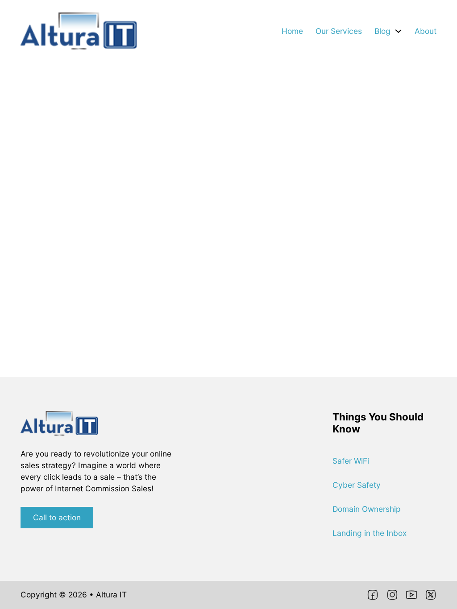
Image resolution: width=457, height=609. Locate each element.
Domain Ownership (366, 509)
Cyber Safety (356, 485)
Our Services (339, 31)
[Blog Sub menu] (398, 31)
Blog (382, 31)
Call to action (57, 517)
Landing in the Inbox (369, 533)
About (425, 31)
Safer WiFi (350, 460)
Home (292, 31)
